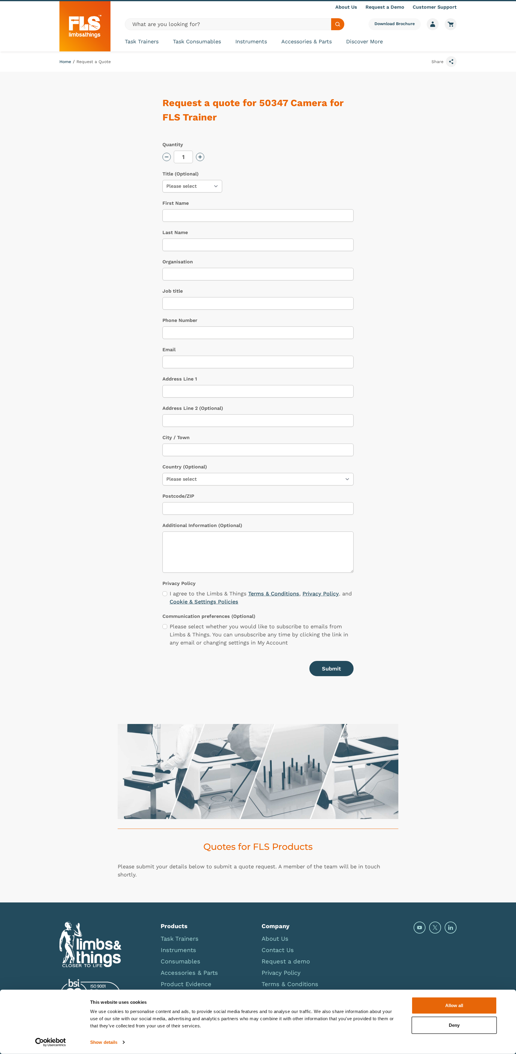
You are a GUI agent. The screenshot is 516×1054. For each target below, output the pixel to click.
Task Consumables (197, 41)
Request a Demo (385, 7)
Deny (454, 1024)
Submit (331, 668)
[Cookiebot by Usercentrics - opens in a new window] (50, 1042)
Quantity (172, 144)
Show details (103, 1042)
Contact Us (278, 950)
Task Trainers (142, 41)
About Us (346, 7)
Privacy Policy (320, 593)
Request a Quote (93, 61)
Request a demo (286, 961)
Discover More (364, 41)
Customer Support (435, 7)
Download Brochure (394, 23)
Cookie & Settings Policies (204, 601)
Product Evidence (186, 984)
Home (65, 61)
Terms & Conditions (273, 593)
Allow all (454, 1005)
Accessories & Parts (306, 41)
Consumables (180, 961)
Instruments (251, 41)
